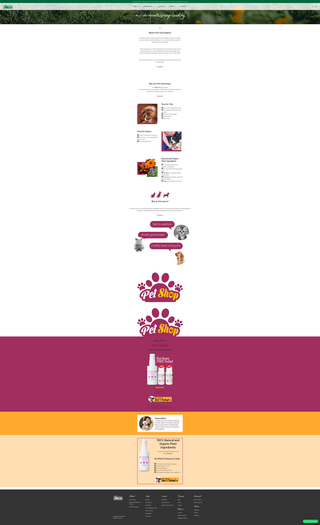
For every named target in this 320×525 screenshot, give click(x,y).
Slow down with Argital (167, 505)
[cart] (316, 6)
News (179, 499)
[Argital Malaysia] (8, 6)
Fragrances (148, 505)
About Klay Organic (134, 506)
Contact (180, 512)
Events (179, 502)
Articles (180, 505)
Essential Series (166, 502)
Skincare (147, 499)
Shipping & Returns (182, 518)
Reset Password (198, 502)
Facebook (196, 510)
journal (161, 6)
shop (135, 6)
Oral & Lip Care (149, 510)
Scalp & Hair (148, 502)
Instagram (196, 515)
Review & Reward (182, 515)
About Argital (132, 499)
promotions (147, 6)
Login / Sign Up (198, 499)
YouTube (196, 512)
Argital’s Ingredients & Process (134, 503)
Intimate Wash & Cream (151, 508)
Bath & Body (148, 513)
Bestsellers (164, 499)
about (171, 6)
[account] (313, 6)
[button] (310, 521)
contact (182, 6)
